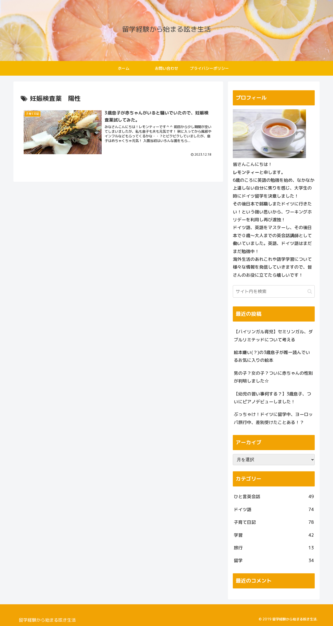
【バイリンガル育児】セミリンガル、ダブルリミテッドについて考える (273, 336)
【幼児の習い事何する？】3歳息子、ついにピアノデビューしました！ (272, 398)
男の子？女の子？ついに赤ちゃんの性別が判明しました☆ (273, 377)
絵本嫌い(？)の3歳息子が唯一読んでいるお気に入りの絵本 (272, 356)
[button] (309, 291)
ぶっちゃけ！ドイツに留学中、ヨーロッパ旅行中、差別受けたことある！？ (273, 418)
